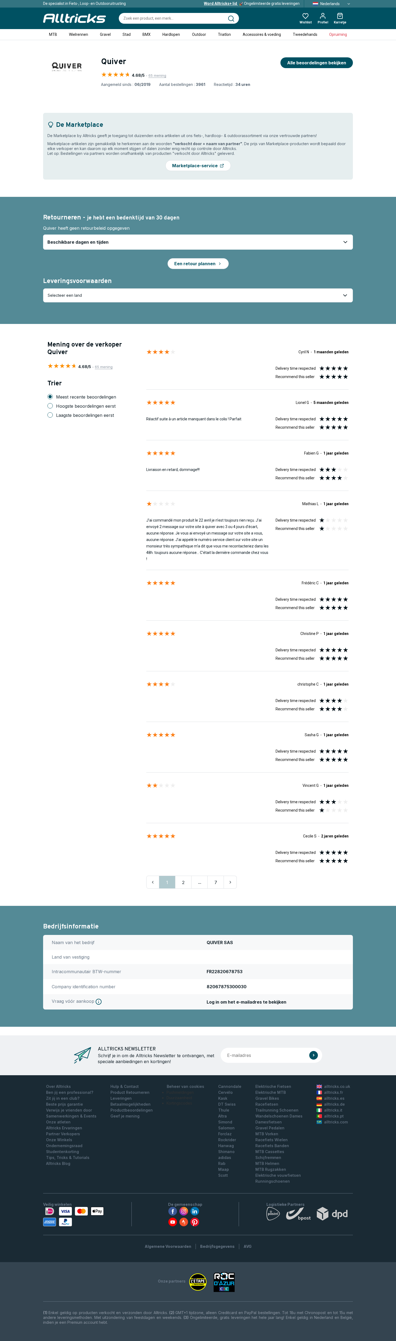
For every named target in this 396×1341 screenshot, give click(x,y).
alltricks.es (334, 1098)
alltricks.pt (334, 1116)
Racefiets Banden (272, 1145)
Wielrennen (78, 34)
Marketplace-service (195, 165)
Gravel (105, 34)
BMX (147, 34)
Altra (222, 1116)
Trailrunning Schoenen (276, 1110)
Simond (225, 1122)
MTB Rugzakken (270, 1169)
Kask (222, 1098)
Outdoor (199, 34)
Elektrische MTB (270, 1092)
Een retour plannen (195, 263)
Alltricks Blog (58, 1163)
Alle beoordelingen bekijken (316, 62)
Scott (223, 1175)
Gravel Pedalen (269, 1128)
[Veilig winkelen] (73, 1216)
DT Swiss (227, 1104)
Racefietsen (266, 1104)
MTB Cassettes (269, 1151)
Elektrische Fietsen (273, 1086)
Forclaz (225, 1134)
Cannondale (229, 1086)
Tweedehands (305, 34)
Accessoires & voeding (262, 34)
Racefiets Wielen (271, 1139)
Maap (223, 1169)
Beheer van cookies (185, 1086)
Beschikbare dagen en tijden (78, 242)
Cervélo (225, 1092)
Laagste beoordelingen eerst (85, 415)
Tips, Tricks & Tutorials (67, 1157)
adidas (224, 1157)
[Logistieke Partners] (309, 1215)
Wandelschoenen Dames (279, 1116)
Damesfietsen (268, 1122)
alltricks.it (333, 1110)
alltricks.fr (333, 1092)
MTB (53, 34)
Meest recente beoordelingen (86, 397)
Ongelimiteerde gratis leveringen (252, 3)
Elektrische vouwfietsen (278, 1175)
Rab (221, 1163)
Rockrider (227, 1139)
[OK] (313, 1055)
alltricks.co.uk (337, 1086)
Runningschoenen (272, 1181)
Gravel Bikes (267, 1098)
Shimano (226, 1151)
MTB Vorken (266, 1134)
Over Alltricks (58, 1086)
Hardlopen (171, 34)
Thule (223, 1110)
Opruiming (338, 34)
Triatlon (224, 34)
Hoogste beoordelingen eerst (86, 406)
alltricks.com (336, 1122)
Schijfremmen (268, 1157)
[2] (230, 882)
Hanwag (226, 1145)
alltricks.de (334, 1104)
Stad (127, 34)
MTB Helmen (267, 1163)
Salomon (226, 1128)
